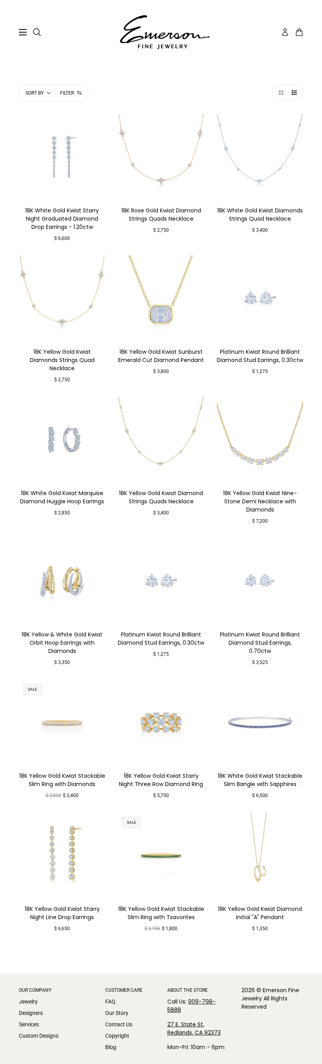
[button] (279, 93)
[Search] (37, 32)
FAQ (110, 1001)
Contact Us (118, 1024)
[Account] (285, 32)
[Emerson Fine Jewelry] (161, 32)
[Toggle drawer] (23, 32)
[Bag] (299, 32)
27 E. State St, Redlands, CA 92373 (194, 1028)
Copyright (117, 1036)
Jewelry (28, 1001)
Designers (31, 1013)
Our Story (116, 1013)
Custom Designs (39, 1036)
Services (29, 1024)
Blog (110, 1047)
